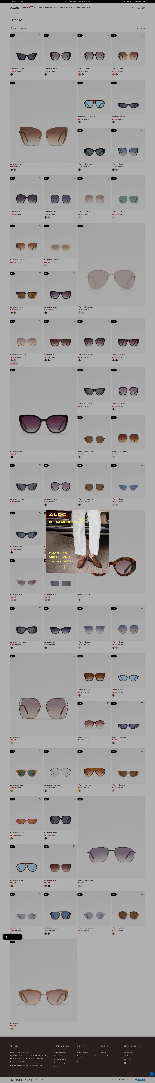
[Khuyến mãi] (77, 541)
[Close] (107, 511)
